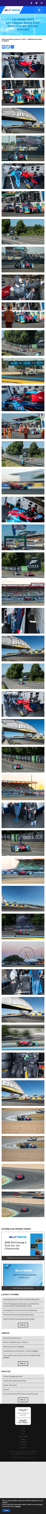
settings (17, 1506)
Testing (23, 1445)
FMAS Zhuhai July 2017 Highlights (13, 1347)
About (23, 1431)
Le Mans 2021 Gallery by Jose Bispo (14, 1381)
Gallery (23, 1439)
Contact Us (23, 1448)
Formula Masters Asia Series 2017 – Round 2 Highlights (20, 1351)
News (23, 1433)
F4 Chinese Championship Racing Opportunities (18, 1315)
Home (23, 1428)
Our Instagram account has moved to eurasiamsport (20, 1310)
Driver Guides (23, 1436)
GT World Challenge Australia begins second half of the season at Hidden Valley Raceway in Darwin (21, 1305)
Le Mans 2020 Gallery (10, 1385)
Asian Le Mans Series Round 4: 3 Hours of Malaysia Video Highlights (21, 1356)
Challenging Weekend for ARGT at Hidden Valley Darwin (21, 1299)
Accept (6, 1510)
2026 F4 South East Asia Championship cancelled (19, 1319)
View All (23, 1325)
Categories (23, 1442)
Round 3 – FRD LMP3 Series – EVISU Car (15, 1342)
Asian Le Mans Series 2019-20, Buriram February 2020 (20, 1394)
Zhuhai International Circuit (12, 1338)
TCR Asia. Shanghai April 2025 (12, 1376)
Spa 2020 (6, 1389)
